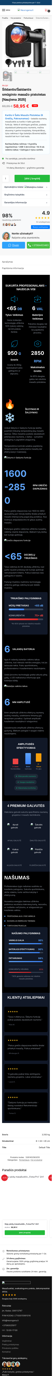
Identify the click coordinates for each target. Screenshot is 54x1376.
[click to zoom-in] (26, 45)
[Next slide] (45, 45)
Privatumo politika (10, 1348)
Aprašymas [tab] (7, 261)
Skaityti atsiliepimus (40, 227)
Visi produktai (16, 18)
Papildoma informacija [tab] (13, 268)
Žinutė (15, 245)
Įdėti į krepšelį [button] (24, 1233)
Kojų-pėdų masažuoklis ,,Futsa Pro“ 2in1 (22, 1224)
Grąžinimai (6, 1341)
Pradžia (5, 18)
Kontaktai (6, 1352)
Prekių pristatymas (10, 1344)
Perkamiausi (28, 18)
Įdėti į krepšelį (32, 178)
